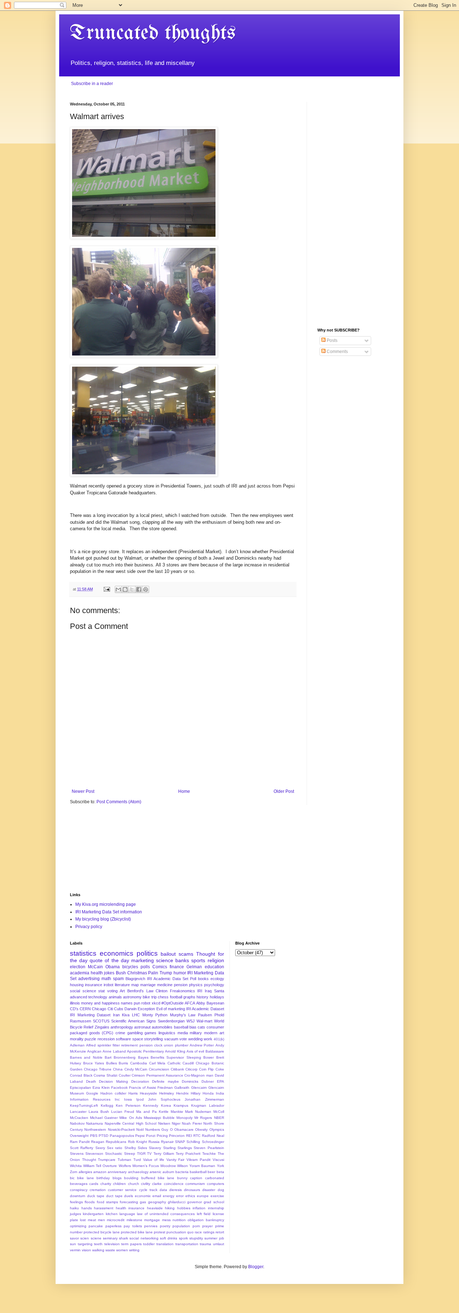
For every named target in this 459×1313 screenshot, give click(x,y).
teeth (98, 1244)
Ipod (140, 1099)
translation (165, 1244)
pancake (96, 1226)
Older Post (284, 791)
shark (123, 1238)
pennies (150, 1226)
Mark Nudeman (198, 1112)
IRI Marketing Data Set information (108, 911)
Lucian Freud (122, 1112)
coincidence (174, 1184)
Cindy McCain (135, 1069)
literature (122, 985)
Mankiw (177, 1112)
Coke (220, 1069)
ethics (190, 1196)
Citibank (177, 1069)
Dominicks (190, 1081)
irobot (108, 985)
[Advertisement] (353, 209)
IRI (199, 991)
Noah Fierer (192, 1123)
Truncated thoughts (153, 33)
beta (220, 1172)
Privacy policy (88, 926)
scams (186, 954)
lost (83, 1220)
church (133, 1184)
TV (149, 1154)
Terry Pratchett (188, 1154)
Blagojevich (135, 978)
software (123, 1039)
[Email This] (118, 589)
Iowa (128, 1099)
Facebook (119, 1088)
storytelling (153, 1039)
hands (86, 1208)
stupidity (196, 1238)
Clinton (161, 991)
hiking (170, 1208)
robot (145, 1003)
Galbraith (181, 1088)
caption (196, 1178)
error (180, 1196)
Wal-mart (204, 1021)
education (214, 966)
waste (110, 1250)
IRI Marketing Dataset (90, 1015)
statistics (83, 953)
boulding (131, 1178)
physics (196, 985)
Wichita (76, 1166)
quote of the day (109, 960)
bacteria (182, 1172)
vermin (75, 1250)
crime (120, 1033)
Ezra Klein (101, 1088)
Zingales (102, 1027)
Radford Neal (213, 1136)
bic (72, 1178)
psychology (214, 985)
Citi (110, 1009)
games (150, 1033)
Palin (153, 972)
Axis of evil (195, 1051)
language (127, 1214)
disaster (208, 1190)
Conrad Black (81, 1075)
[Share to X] (132, 589)
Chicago (99, 1009)
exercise (217, 1196)
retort (220, 1232)
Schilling (193, 1142)
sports (198, 960)
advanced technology (88, 997)
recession (106, 1039)
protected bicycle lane (102, 1232)
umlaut (218, 1244)
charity (105, 1184)
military (196, 1033)
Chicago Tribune (98, 1069)
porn (196, 1226)
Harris (133, 1093)
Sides (142, 1148)
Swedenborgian (171, 1021)
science (164, 960)
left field (203, 1214)
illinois (75, 1003)
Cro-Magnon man (198, 1075)
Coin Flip (206, 1069)
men (101, 1220)
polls (145, 966)
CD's (74, 1009)
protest (159, 1232)
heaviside (155, 1208)
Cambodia (138, 1063)
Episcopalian (80, 1088)
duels (128, 1196)
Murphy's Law (183, 1015)
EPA (220, 1081)
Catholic (174, 1063)
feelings (76, 1202)
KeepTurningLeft (84, 1105)
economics (116, 953)
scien (84, 1238)
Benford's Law (140, 991)
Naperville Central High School (130, 1123)
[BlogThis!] (125, 589)
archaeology (138, 1172)
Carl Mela (157, 1063)
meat (92, 1220)
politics (147, 953)
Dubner (208, 1081)
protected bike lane (137, 1232)
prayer (207, 1226)
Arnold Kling (175, 1051)
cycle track (148, 1190)
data (163, 1190)
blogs (117, 1178)
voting (112, 991)
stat (101, 991)
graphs (189, 997)
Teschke (209, 1154)
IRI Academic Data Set (167, 978)
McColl (218, 1112)
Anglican (94, 1051)
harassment (103, 1208)
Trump (166, 972)
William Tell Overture (100, 1166)
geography (157, 1202)
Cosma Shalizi (105, 1075)
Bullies (111, 1063)
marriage (148, 985)
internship (216, 1208)
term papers (131, 1244)
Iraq (208, 991)
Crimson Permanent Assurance (157, 1075)
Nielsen (164, 1123)
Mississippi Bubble (159, 1118)
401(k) (219, 1039)
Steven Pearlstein (209, 1148)
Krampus (181, 1105)
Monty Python (155, 1015)
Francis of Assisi (142, 1088)
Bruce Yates (93, 1063)
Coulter (125, 1075)
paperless (113, 1226)
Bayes (143, 1057)
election (77, 966)
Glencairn (199, 1088)
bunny (182, 1178)
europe (203, 1196)
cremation (98, 1190)
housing (77, 985)
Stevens (77, 1154)
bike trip (149, 997)
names (127, 1003)
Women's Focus (145, 1166)
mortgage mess (157, 1220)
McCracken (79, 1118)
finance (177, 966)
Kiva (125, 1015)
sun (73, 1244)
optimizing (78, 1226)
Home (184, 791)
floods (90, 1202)
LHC (136, 1015)
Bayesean (215, 1003)
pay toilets (133, 1226)
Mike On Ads (130, 1118)
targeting (85, 1244)
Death (91, 1081)
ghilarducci (176, 1202)
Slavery (155, 1148)
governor (194, 1202)
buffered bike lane (158, 1178)
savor (74, 1238)
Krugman (198, 1105)
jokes (109, 972)
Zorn (73, 1172)
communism (195, 1184)
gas (143, 1202)
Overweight (79, 1136)
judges (75, 1214)
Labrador (216, 1105)
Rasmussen (80, 1021)
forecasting (129, 1202)
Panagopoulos (122, 1136)
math (106, 978)
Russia (154, 1142)
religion (216, 960)
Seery (100, 1148)
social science (83, 991)
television (112, 1244)
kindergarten (93, 1214)
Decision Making (113, 1081)
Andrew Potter (202, 1045)
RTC (196, 1136)
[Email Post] (106, 589)
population (181, 1226)
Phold (219, 1015)
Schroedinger (213, 1142)
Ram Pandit (80, 1142)
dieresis (175, 1190)
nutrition (179, 1220)
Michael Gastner (104, 1118)
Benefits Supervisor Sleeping (176, 1057)
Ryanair (167, 1142)
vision (86, 1250)
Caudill (188, 1063)
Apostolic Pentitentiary (145, 1051)
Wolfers (125, 1166)
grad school (214, 1202)
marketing (142, 960)
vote (183, 1039)
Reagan (97, 1142)
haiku (74, 1208)
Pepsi (140, 1136)
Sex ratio (114, 1148)
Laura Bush (99, 1112)
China (118, 1069)
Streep (129, 1154)
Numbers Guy (156, 1129)
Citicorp (191, 1069)
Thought (89, 1160)
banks (182, 960)
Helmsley (166, 1093)
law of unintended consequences (166, 1214)
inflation (199, 1208)
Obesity (201, 1129)
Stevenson (94, 1154)
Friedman (165, 1088)
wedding (195, 1039)
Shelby (130, 1148)
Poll (193, 978)
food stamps (107, 1202)
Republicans (116, 1142)
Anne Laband (114, 1051)
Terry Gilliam (163, 1154)
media (183, 1033)
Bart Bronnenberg (120, 1057)
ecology (217, 978)
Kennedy (150, 1105)
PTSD (103, 1136)
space (137, 1039)
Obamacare (184, 1129)
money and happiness (100, 1003)
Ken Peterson (128, 1105)
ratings (208, 1232)
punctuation (176, 1232)
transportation (186, 1244)
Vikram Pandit (198, 1160)
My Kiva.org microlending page (105, 904)
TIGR (141, 1154)
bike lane (85, 1178)
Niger (176, 1123)
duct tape (114, 1196)
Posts (331, 340)
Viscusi (218, 1160)
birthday (103, 1178)
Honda (208, 1093)
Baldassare (214, 1051)
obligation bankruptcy (206, 1220)
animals (115, 997)
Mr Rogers (203, 1118)
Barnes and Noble (86, 1057)
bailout (168, 954)
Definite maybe (165, 1081)
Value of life (153, 1160)
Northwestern (95, 1129)
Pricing (162, 1136)
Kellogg (107, 1105)
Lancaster (78, 1112)
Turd (137, 1160)
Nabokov (77, 1123)
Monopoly (184, 1118)
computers (215, 1184)
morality (77, 1039)
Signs (151, 1021)
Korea (166, 1105)
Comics (159, 966)
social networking (143, 1238)
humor (180, 972)
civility (145, 1184)
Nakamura (94, 1123)
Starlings (185, 1148)
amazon (100, 1172)
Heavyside (148, 1093)
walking (98, 1250)
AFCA (190, 1003)
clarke (157, 1184)
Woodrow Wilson (174, 1166)
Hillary (195, 1093)
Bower (208, 1057)
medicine (164, 985)
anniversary (117, 1172)
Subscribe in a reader (92, 83)
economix (143, 1196)
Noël (140, 1129)
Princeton (177, 1136)
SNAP (180, 1142)
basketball (198, 1172)
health (97, 972)
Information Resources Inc (95, 1099)
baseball (181, 1027)
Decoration (140, 1081)
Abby (200, 1003)
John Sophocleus (164, 1099)
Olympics (216, 1129)
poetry (165, 1226)
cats (201, 1027)
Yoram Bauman (202, 1166)
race (198, 1232)
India (220, 1093)
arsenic (155, 1172)
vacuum (171, 1039)
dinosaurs (192, 1190)
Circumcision (159, 1069)
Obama (112, 966)
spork (183, 1238)
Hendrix (182, 1093)
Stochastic (113, 1154)
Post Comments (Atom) (118, 801)
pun (137, 1003)
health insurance (130, 1208)
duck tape (95, 1196)
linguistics (166, 1033)
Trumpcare (106, 1160)
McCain (95, 966)
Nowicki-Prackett (121, 1129)
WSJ (190, 1021)
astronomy (132, 997)
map (135, 985)
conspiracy (78, 1190)
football (176, 997)
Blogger (255, 1266)
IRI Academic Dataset (205, 1009)
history (202, 997)
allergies (85, 1172)
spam (118, 978)
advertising (89, 978)
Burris (123, 1063)
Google (92, 1093)
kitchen (112, 1214)
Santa (219, 991)
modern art (214, 1033)
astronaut (142, 1027)
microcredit (115, 1220)
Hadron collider (113, 1093)
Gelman (194, 966)
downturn (77, 1196)
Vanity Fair (175, 1160)
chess (163, 997)
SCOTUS (101, 1021)
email (156, 1196)
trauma (205, 1244)
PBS (94, 1136)
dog (221, 1190)
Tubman (124, 1160)
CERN (85, 1009)
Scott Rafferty (81, 1148)
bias (193, 1027)
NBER (219, 1118)
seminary (110, 1238)
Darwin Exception (139, 1009)
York (220, 1166)
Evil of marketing (170, 1009)
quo (190, 1232)
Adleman (77, 1045)
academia (79, 972)
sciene (96, 1238)
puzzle (90, 1039)
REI (189, 1136)
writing (134, 1250)
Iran (116, 1015)
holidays (217, 997)
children (119, 1184)
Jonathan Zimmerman (204, 1099)
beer (211, 1172)
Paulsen (205, 1015)
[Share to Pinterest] (145, 589)
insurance (93, 985)
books (203, 978)
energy (168, 1196)
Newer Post (83, 791)
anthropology (121, 1027)
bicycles (130, 966)
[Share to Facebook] (138, 589)
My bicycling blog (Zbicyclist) (103, 919)
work (208, 1039)
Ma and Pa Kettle (152, 1112)
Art (122, 991)
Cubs (118, 1009)
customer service (122, 1190)
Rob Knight (137, 1142)
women (122, 1250)
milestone (134, 1220)
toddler (149, 1244)
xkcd (156, 1003)
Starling (169, 1148)
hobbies (183, 1208)
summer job (214, 1238)
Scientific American (128, 1021)
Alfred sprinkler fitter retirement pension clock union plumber (137, 1045)
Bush (121, 972)
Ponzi (150, 1136)
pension (181, 985)
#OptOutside (172, 1003)
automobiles (162, 1027)
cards (93, 1184)
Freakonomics (182, 991)
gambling (135, 1033)
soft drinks (168, 1238)
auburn (168, 1172)
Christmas (137, 972)
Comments (337, 351)
